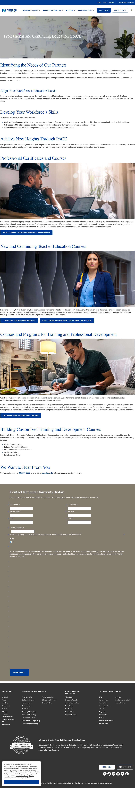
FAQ (100, 697)
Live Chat (111, 2)
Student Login (103, 700)
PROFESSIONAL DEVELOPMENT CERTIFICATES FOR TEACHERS (67, 321)
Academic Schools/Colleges (7, 715)
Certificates (25, 709)
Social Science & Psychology (31, 721)
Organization (15, 511)
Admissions (68, 697)
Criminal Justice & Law (49, 700)
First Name (15, 505)
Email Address (17, 528)
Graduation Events (105, 706)
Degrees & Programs (30, 10)
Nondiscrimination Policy (123, 700)
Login (104, 2)
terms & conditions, (83, 551)
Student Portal (104, 723)
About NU (69, 10)
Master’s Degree (27, 703)
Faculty (4, 700)
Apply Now (104, 10)
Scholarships (69, 709)
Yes (12, 538)
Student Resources (85, 10)
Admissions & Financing (52, 10)
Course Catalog (120, 703)
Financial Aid (69, 706)
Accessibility (6, 724)
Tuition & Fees (69, 712)
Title (12, 518)
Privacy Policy (63, 783)
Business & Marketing (29, 715)
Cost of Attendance (71, 715)
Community (103, 715)
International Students (72, 703)
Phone (71, 518)
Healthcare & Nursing (28, 718)
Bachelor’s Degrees (28, 700)
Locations (5, 703)
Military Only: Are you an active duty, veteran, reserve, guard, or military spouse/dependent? (46, 534)
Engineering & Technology (30, 723)
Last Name (73, 505)
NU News (4, 712)
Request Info (120, 10)
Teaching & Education (29, 712)
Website (71, 511)
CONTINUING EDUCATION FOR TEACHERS (19, 321)
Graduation (102, 703)
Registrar (102, 712)
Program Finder (27, 697)
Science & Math (47, 703)
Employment (6, 706)
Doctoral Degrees (27, 706)
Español (99, 2)
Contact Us (5, 709)
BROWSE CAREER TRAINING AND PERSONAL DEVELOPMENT (26, 232)
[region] (21, 773)
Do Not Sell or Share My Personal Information (83, 783)
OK (21, 782)
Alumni (101, 709)
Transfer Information (71, 700)
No (12, 542)
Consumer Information (106, 721)
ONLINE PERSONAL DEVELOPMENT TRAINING (21, 415)
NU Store (118, 697)
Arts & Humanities (47, 697)
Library (101, 718)
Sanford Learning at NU (8, 720)
